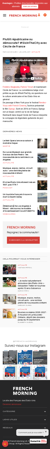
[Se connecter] (39, 15)
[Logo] (23, 16)
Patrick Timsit (27, 87)
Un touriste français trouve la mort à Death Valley (17, 195)
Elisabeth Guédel (25, 322)
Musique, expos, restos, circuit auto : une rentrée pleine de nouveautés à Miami (18, 170)
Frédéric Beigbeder (11, 87)
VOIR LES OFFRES (30, 6)
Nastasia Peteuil (25, 267)
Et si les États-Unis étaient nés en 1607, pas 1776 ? (19, 183)
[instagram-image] (10, 357)
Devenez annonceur (12, 404)
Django (12, 109)
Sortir (6, 146)
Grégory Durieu (25, 305)
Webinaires (9, 214)
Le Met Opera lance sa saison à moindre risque (18, 141)
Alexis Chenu (23, 291)
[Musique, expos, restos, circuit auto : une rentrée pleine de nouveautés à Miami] (9, 299)
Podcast (7, 188)
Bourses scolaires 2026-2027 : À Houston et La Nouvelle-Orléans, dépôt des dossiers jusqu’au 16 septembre (32, 316)
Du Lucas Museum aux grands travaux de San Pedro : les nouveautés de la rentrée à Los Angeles (18, 156)
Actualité (36, 52)
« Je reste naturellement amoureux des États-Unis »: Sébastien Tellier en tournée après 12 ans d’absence (31, 284)
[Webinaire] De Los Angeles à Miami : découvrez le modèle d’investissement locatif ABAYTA (19, 208)
